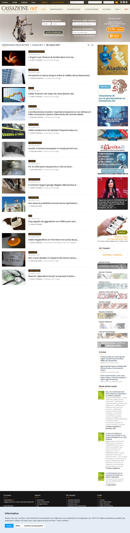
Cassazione (40, 500)
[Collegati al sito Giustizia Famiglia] (112, 308)
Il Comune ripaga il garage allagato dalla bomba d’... (53, 185)
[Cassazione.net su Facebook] (124, 3)
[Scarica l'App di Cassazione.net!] (112, 242)
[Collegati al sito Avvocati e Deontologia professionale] (112, 338)
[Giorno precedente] (88, 45)
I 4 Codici (102, 500)
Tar (38, 506)
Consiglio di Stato (42, 504)
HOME (43, 9)
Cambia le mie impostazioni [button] (33, 526)
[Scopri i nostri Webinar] (112, 140)
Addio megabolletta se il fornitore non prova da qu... (53, 239)
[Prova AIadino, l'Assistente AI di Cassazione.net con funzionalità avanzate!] (112, 75)
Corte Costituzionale (43, 502)
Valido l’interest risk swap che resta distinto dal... (51, 93)
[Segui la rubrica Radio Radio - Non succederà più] (112, 209)
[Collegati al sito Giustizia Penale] (112, 268)
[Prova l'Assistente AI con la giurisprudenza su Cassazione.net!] (112, 103)
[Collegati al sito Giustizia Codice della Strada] (112, 298)
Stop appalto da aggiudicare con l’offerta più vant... (52, 221)
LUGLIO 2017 (37, 45)
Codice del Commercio (106, 506)
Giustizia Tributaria (74, 500)
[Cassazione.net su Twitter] (121, 3)
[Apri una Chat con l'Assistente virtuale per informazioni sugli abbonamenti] (114, 38)
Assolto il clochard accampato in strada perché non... (53, 148)
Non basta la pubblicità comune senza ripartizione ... (53, 203)
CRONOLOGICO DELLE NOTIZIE (15, 45)
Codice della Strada (105, 502)
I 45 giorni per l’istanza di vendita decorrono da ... (51, 57)
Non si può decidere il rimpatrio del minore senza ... (53, 258)
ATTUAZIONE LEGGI (73, 9)
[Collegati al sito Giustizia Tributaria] (112, 278)
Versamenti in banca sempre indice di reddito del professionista (59, 75)
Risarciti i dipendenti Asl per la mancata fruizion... (52, 276)
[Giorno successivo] (92, 45)
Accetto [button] (9, 526)
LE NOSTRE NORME (91, 9)
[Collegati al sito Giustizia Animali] (112, 257)
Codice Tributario (104, 504)
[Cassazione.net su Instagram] (127, 3)
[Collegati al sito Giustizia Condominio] (112, 318)
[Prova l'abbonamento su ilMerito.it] (112, 174)
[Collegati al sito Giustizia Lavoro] (112, 288)
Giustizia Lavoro (73, 504)
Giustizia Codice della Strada (77, 506)
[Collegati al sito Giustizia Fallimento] (112, 328)
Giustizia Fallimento (74, 502)
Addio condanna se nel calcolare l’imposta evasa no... (53, 130)
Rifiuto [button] (18, 526)
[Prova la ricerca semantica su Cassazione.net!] (112, 126)
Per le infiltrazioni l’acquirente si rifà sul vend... (50, 166)
